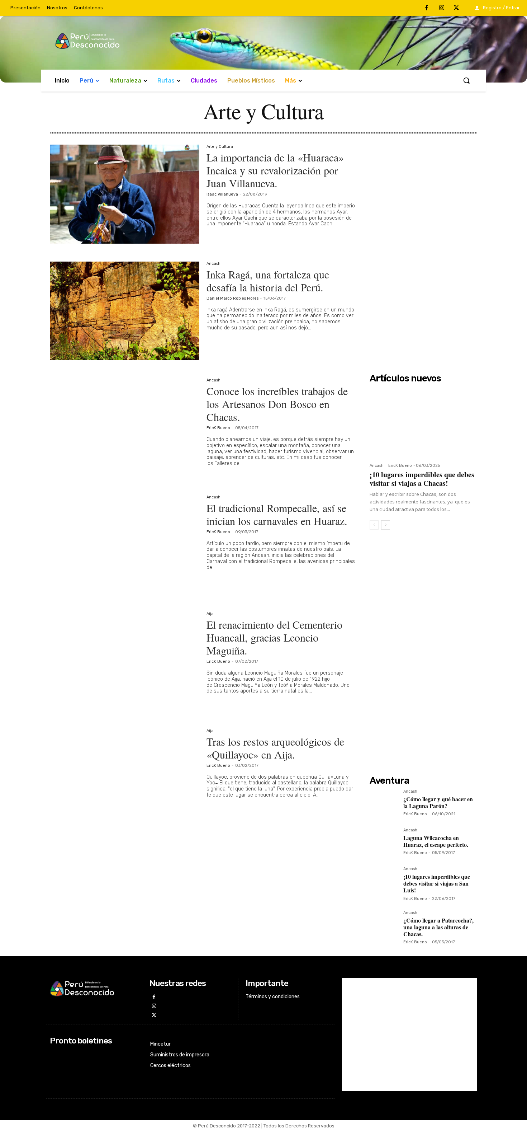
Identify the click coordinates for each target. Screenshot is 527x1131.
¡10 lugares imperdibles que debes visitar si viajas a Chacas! (422, 478)
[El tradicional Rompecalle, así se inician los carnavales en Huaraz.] (124, 544)
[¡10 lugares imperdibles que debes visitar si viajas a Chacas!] (423, 422)
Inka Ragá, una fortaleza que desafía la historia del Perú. (267, 280)
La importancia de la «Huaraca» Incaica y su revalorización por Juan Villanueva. (275, 170)
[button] (466, 80)
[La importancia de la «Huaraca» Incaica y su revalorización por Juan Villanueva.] (124, 194)
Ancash (213, 264)
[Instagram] (441, 8)
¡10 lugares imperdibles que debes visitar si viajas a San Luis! (436, 883)
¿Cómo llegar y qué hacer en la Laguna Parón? (438, 802)
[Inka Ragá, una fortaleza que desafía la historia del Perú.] (124, 311)
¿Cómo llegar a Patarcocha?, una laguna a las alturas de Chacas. (438, 927)
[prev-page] (374, 525)
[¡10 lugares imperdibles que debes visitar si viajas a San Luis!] (384, 881)
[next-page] (385, 525)
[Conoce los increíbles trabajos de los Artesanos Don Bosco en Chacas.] (124, 427)
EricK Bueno (218, 428)
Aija (210, 614)
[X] (456, 8)
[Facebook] (426, 8)
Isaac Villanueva (222, 194)
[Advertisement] (423, 252)
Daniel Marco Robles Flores (232, 298)
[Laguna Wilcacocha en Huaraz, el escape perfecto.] (384, 842)
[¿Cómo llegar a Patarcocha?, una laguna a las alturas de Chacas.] (384, 925)
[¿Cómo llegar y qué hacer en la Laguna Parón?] (384, 803)
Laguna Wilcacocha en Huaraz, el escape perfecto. (435, 841)
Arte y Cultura (219, 147)
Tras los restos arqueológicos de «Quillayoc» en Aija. (275, 747)
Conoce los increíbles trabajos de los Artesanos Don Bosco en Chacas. (277, 404)
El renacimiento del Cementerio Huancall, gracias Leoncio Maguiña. (274, 637)
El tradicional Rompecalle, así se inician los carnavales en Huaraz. (276, 514)
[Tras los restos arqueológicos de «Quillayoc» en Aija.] (124, 778)
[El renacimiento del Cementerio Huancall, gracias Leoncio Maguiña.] (124, 661)
